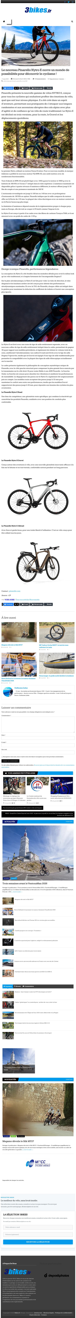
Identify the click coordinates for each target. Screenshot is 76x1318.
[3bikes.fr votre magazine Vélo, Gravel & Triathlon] (3, 21)
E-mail (3, 742)
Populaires (8, 986)
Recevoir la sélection (38, 1242)
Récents (18, 986)
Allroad (13, 1136)
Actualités (6, 878)
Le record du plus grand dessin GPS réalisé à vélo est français (23, 808)
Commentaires (29, 986)
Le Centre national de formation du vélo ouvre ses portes (36, 798)
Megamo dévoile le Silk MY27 (12, 645)
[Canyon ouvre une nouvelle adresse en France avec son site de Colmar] (7, 963)
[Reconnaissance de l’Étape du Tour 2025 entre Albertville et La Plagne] (8, 1015)
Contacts (44, 1315)
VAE (26, 81)
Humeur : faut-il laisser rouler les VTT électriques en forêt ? (33, 992)
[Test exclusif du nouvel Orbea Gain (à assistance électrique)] (8, 1035)
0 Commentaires (40, 79)
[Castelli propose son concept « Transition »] (8, 932)
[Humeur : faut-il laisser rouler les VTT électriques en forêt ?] (8, 994)
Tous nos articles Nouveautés (27, 600)
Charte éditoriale (34, 1315)
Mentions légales (48, 1313)
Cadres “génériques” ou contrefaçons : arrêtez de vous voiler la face (36, 1002)
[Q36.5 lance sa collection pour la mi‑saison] (8, 952)
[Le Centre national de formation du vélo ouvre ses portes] (38, 785)
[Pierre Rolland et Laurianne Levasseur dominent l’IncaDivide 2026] (7, 911)
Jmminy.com (38, 1313)
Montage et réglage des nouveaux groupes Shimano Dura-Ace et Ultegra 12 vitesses (14, 798)
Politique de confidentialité (63, 1313)
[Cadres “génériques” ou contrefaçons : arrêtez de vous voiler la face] (8, 1005)
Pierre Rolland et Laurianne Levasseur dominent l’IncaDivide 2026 (35, 910)
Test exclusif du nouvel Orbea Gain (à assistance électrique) (33, 1033)
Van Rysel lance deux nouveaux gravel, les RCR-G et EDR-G (33, 972)
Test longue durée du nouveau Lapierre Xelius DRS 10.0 (32, 1023)
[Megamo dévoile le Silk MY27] (8, 901)
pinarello (19, 81)
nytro (15, 81)
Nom (3, 735)
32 (14, 803)
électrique (7, 81)
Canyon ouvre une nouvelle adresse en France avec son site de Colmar (36, 961)
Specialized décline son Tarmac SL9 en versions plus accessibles (35, 920)
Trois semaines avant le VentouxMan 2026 (24, 883)
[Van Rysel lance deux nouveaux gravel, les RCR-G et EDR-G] (8, 973)
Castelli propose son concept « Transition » (28, 930)
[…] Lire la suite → (16, 892)
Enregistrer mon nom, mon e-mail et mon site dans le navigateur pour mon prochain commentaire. (33, 757)
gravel (11, 81)
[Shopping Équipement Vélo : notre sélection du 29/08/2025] (62, 785)
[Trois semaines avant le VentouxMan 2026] (38, 853)
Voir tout (69, 821)
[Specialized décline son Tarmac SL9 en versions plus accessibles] (8, 922)
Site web (4, 749)
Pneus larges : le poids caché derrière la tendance (56, 676)
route (23, 81)
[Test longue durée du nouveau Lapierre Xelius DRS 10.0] (8, 1025)
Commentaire (6, 715)
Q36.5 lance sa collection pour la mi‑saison (28, 951)
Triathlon (13, 878)
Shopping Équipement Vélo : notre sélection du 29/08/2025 (61, 797)
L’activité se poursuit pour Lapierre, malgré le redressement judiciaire (36, 940)
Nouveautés (21, 1136)
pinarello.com (14, 591)
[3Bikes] (17, 1271)
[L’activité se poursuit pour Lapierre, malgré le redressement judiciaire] (7, 942)
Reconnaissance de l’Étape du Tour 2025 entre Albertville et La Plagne (36, 1012)
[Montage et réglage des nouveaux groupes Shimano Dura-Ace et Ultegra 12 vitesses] (14, 785)
